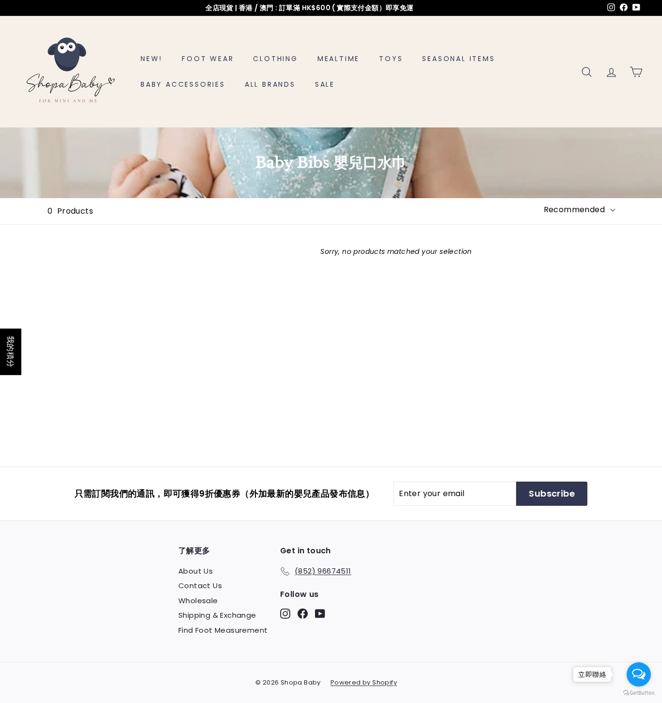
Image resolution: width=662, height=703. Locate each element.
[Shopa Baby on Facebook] (303, 613)
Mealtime (338, 58)
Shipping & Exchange (217, 615)
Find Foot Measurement (223, 630)
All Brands (270, 84)
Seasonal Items (458, 58)
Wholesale (198, 600)
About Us (195, 571)
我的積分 (10, 352)
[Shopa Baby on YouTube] (320, 613)
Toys (391, 58)
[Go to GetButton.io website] (638, 693)
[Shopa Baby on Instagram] (285, 613)
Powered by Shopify (364, 682)
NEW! (151, 58)
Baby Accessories (183, 84)
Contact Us (200, 585)
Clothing (275, 58)
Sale (325, 84)
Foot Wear (208, 58)
